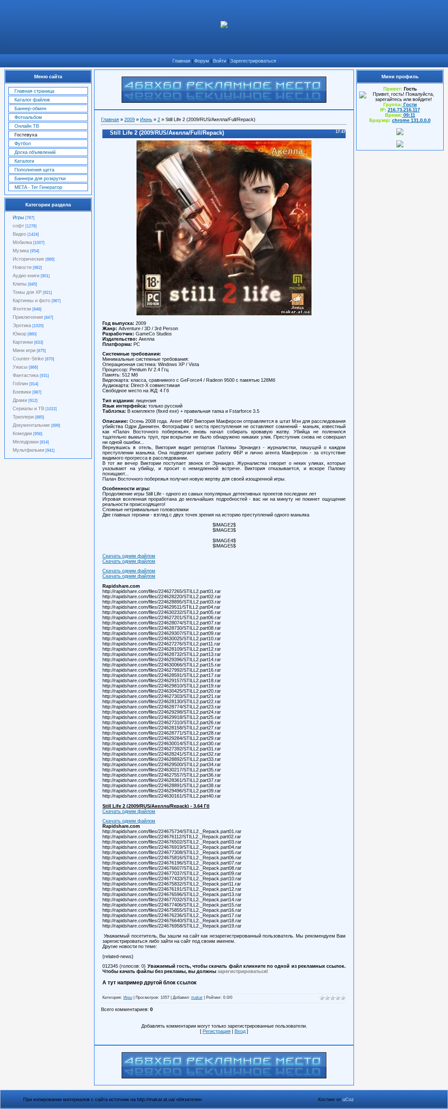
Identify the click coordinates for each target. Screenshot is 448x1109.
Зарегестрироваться (253, 60)
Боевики (22, 391)
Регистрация (217, 1031)
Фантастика (25, 375)
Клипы (20, 283)
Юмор (19, 333)
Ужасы (20, 367)
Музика (21, 250)
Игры (18, 217)
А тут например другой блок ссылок (149, 983)
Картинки (23, 342)
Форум (201, 60)
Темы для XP (27, 292)
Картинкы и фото (31, 300)
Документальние (31, 425)
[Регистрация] (399, 133)
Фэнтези (22, 308)
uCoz (348, 1099)
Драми (20, 400)
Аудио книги (26, 275)
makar (197, 997)
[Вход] (399, 145)
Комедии (22, 433)
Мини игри (24, 350)
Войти (219, 60)
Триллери (23, 416)
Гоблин (20, 383)
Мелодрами (25, 441)
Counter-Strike (28, 358)
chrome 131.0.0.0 (411, 120)
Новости (22, 267)
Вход (239, 1031)
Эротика (22, 325)
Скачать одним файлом (128, 555)
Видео (19, 234)
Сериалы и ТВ (28, 408)
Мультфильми (28, 450)
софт (18, 225)
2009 (129, 119)
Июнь (146, 119)
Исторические (28, 259)
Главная (181, 60)
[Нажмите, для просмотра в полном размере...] (224, 313)
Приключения (28, 317)
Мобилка (22, 242)
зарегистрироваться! (242, 971)
